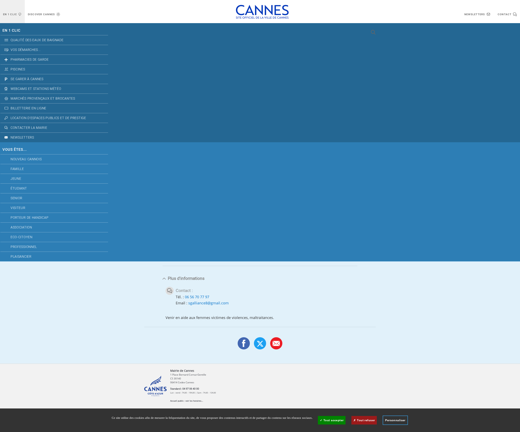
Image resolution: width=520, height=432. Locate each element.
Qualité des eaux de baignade (37, 40)
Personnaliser (395, 420)
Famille (17, 169)
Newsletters (22, 137)
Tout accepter (333, 420)
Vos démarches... (26, 49)
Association (21, 227)
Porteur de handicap (29, 217)
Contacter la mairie (29, 127)
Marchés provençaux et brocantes (43, 98)
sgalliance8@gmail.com (208, 303)
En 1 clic (11, 30)
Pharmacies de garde (30, 59)
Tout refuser (365, 420)
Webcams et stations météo (36, 88)
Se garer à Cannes (27, 79)
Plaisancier (21, 256)
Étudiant (19, 188)
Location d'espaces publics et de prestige (48, 118)
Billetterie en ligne (28, 108)
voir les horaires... (194, 400)
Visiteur (18, 208)
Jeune (16, 178)
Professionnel (24, 247)
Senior (16, 198)
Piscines (18, 69)
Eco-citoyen (21, 237)
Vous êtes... (14, 149)
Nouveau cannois (26, 159)
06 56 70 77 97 (197, 296)
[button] (276, 343)
